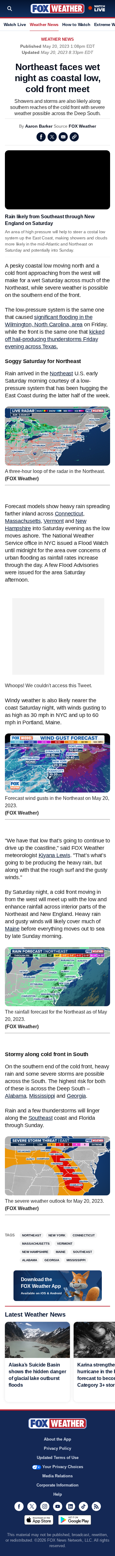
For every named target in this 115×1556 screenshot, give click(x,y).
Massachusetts (23, 521)
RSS (96, 1506)
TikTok (83, 1506)
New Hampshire (35, 1252)
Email (63, 136)
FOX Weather (82, 126)
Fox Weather (57, 8)
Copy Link (74, 136)
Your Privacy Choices (62, 1466)
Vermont (53, 521)
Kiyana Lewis (54, 855)
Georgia (76, 1096)
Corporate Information (57, 1485)
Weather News (44, 24)
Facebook (41, 136)
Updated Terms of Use (58, 1457)
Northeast (61, 373)
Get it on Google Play (74, 1520)
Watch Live (15, 24)
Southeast (41, 1118)
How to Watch (76, 24)
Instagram (44, 1506)
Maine (12, 929)
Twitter (52, 136)
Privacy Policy (57, 1448)
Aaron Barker (38, 126)
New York (56, 1235)
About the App (57, 1439)
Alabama (15, 1096)
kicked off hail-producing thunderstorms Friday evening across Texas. (54, 339)
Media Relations (57, 1476)
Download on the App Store (38, 1520)
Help (57, 1494)
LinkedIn (70, 1506)
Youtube (57, 1506)
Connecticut (69, 514)
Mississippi (42, 1096)
